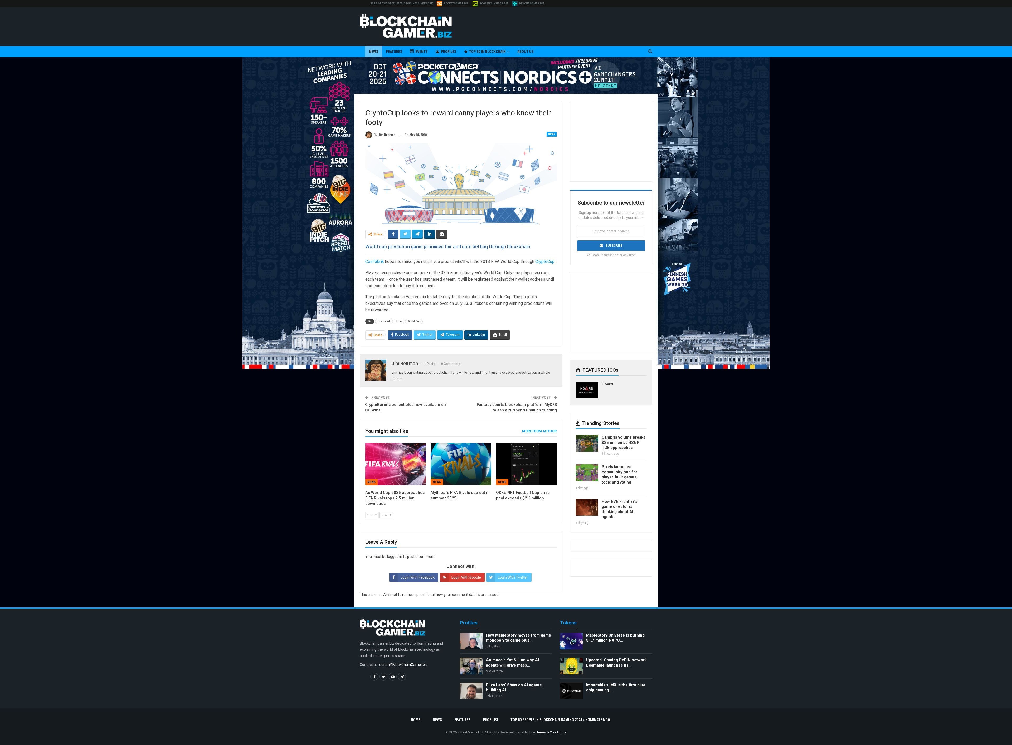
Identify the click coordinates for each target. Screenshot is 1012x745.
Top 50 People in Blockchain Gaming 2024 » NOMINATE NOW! (561, 720)
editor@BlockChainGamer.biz (403, 665)
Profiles (448, 51)
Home (415, 720)
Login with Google (466, 577)
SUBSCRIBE (614, 245)
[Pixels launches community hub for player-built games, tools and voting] (587, 472)
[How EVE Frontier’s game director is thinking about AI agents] (587, 507)
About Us (525, 51)
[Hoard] (587, 390)
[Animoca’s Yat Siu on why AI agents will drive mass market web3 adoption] (471, 666)
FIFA (399, 321)
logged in (394, 556)
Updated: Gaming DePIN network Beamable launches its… (616, 663)
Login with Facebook (418, 577)
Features (394, 51)
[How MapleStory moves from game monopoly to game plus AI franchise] (471, 641)
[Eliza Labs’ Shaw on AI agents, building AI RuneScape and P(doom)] (471, 691)
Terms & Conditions (551, 732)
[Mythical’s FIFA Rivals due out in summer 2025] (461, 464)
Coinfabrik (384, 321)
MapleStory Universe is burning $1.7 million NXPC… (615, 638)
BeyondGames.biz (531, 3)
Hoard (607, 384)
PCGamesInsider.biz (493, 3)
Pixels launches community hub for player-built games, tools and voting (620, 474)
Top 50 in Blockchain (487, 51)
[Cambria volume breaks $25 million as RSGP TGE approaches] (587, 443)
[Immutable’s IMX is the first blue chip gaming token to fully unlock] (571, 691)
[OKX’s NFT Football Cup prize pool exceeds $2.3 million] (526, 464)
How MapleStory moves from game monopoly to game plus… (518, 638)
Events (421, 51)
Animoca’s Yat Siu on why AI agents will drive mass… (512, 663)
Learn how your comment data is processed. (462, 595)
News (373, 51)
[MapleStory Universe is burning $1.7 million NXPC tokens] (571, 641)
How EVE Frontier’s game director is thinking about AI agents (619, 509)
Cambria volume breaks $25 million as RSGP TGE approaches (623, 442)
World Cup (414, 321)
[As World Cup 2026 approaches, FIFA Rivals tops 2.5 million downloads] (395, 464)
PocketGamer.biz (456, 3)
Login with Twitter (513, 577)
